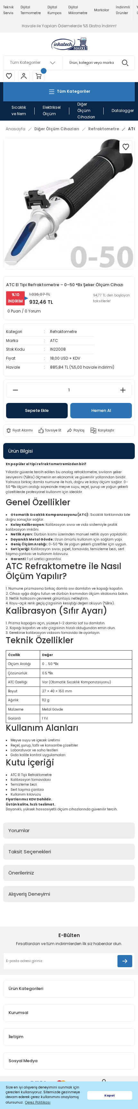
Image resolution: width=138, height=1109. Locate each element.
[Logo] (69, 44)
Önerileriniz (21, 872)
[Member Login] (24, 76)
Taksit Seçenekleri (29, 851)
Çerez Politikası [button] (37, 1102)
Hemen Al (101, 410)
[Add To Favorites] (125, 147)
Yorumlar (19, 830)
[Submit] (124, 961)
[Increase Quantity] (123, 390)
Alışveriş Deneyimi (29, 894)
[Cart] (38, 76)
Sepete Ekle (37, 410)
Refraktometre (63, 331)
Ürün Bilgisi (20, 451)
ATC (54, 340)
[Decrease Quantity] (15, 390)
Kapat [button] (109, 1095)
